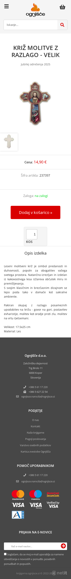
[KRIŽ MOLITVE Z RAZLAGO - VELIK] (35, 103)
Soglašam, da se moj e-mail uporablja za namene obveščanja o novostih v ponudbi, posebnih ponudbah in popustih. (34, 559)
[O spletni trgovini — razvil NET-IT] (59, 573)
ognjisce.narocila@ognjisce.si (38, 481)
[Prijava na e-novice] (63, 546)
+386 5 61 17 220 (38, 387)
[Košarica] (63, 7)
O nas (35, 420)
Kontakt (35, 426)
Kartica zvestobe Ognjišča (35, 451)
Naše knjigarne (35, 432)
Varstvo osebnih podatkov (35, 445)
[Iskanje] (62, 25)
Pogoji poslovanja (35, 439)
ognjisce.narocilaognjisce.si (38, 396)
